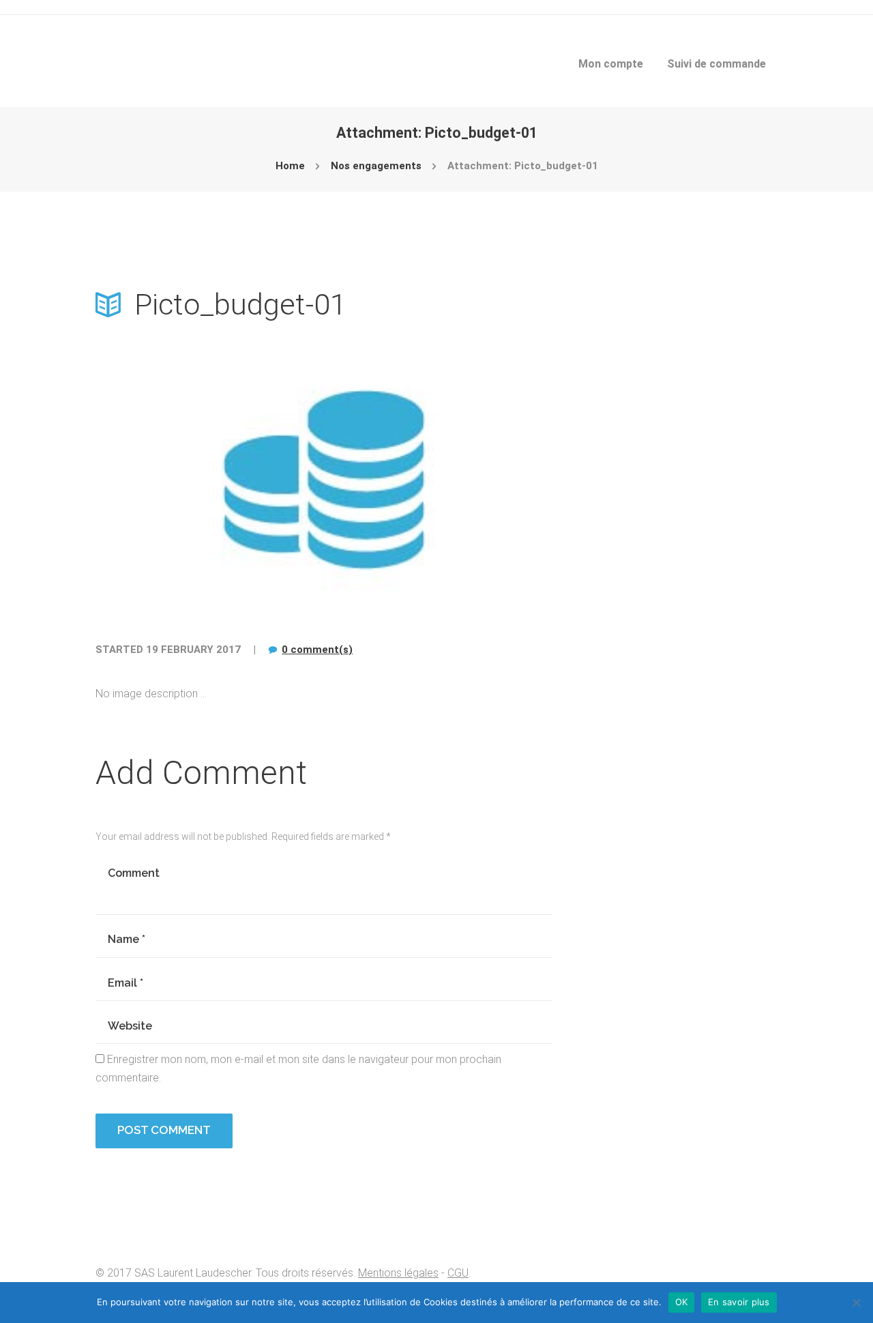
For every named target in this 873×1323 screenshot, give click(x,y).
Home (290, 166)
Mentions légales (398, 1272)
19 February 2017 (193, 649)
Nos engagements (376, 166)
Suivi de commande (716, 63)
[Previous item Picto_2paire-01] (209, 479)
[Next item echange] (438, 479)
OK (681, 1301)
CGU (458, 1272)
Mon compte (610, 63)
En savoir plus (739, 1301)
